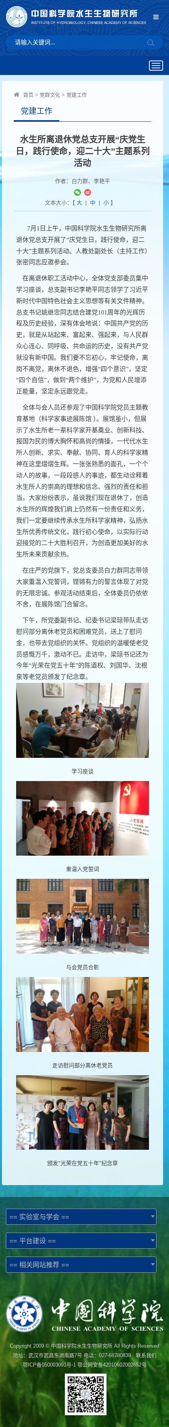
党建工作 (76, 95)
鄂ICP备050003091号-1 (49, 1365)
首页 (28, 95)
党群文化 (50, 95)
